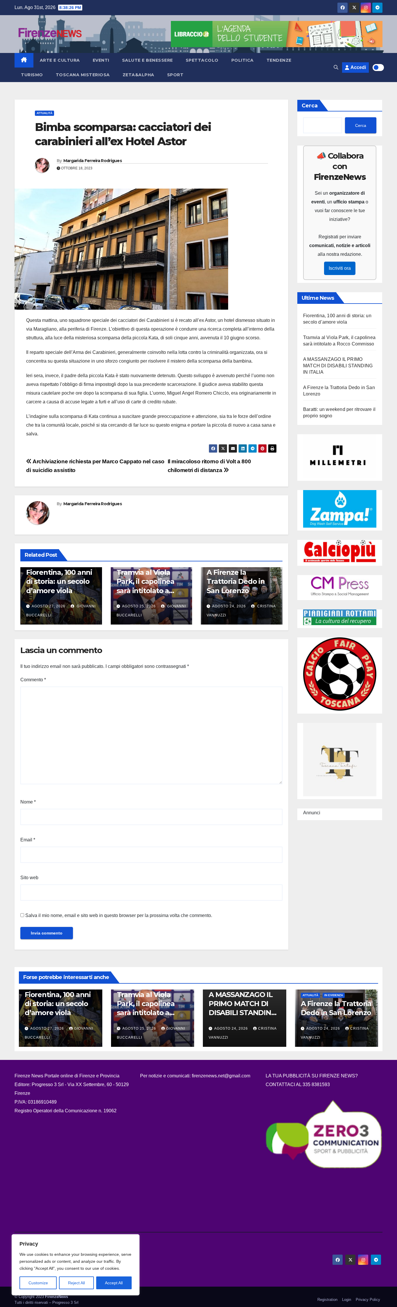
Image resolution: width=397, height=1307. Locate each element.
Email (27, 839)
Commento (33, 679)
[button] (336, 67)
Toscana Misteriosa (83, 74)
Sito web (29, 877)
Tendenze (279, 60)
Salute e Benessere (147, 60)
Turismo (32, 74)
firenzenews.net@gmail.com (221, 1075)
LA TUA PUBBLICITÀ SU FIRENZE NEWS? (312, 1075)
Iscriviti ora (340, 268)
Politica (242, 60)
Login (346, 1299)
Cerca (310, 105)
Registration (327, 1299)
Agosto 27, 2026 (48, 606)
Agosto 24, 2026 (229, 606)
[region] (76, 1264)
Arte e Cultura (60, 60)
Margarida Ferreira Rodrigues (92, 160)
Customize (38, 1283)
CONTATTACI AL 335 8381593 (298, 1084)
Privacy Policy (368, 1299)
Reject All (76, 1283)
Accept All (114, 1283)
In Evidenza (333, 995)
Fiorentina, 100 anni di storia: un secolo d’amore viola (59, 581)
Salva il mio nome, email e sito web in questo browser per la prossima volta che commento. (118, 915)
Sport (175, 74)
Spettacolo (202, 60)
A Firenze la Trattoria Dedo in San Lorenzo (236, 581)
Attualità (44, 113)
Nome (28, 801)
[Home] (24, 60)
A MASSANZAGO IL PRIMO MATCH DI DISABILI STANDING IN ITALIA (338, 366)
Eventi (101, 60)
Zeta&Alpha (138, 74)
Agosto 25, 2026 (139, 606)
